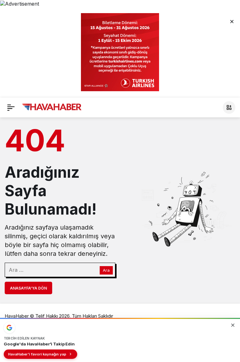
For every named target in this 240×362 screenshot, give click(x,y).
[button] (229, 107)
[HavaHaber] (52, 107)
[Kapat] (232, 21)
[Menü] (11, 107)
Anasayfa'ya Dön (28, 288)
